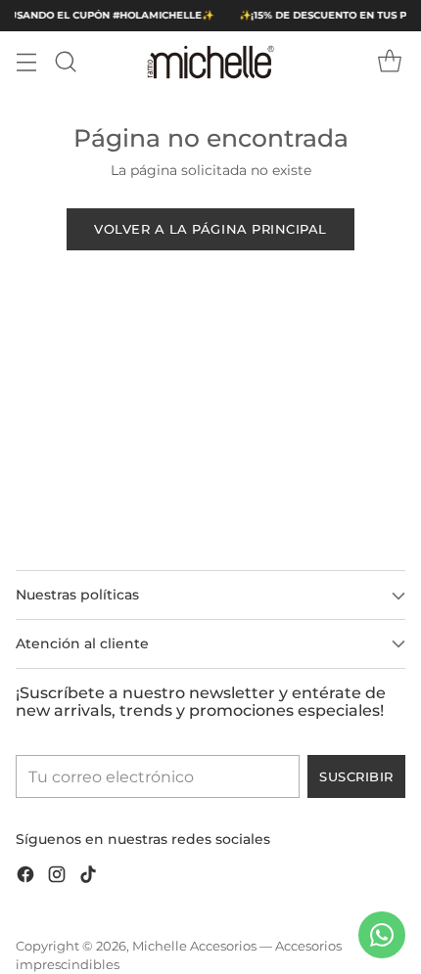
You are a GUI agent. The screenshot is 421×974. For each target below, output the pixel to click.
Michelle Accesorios (194, 946)
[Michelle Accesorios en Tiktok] (88, 878)
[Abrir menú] (26, 62)
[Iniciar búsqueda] (65, 62)
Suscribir (356, 776)
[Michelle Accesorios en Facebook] (25, 878)
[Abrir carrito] (389, 62)
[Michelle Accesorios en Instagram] (57, 878)
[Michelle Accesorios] (210, 62)
